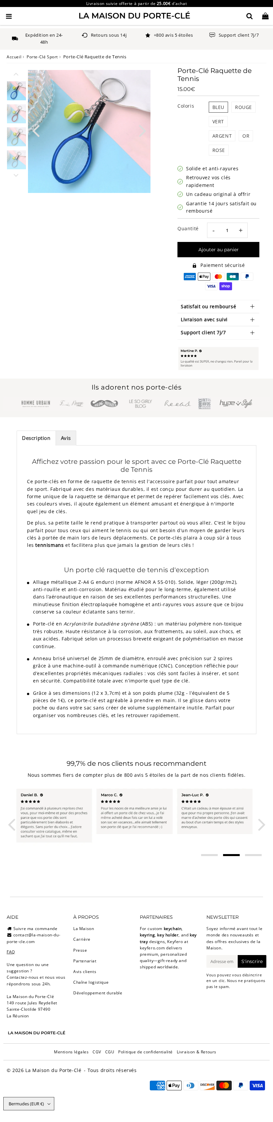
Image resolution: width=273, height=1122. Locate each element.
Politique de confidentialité (145, 1052)
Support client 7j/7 (203, 332)
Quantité (188, 228)
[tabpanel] (16, 90)
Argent (222, 136)
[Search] (249, 16)
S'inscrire (252, 961)
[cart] (265, 16)
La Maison (83, 928)
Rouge (243, 107)
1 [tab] (209, 855)
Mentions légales (71, 1052)
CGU (110, 1052)
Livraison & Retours (196, 1052)
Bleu (218, 107)
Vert (218, 121)
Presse (80, 950)
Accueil (14, 57)
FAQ (11, 952)
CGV (97, 1052)
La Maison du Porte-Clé (53, 1070)
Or (245, 136)
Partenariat (85, 961)
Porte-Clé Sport (42, 57)
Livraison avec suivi (204, 319)
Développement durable (98, 993)
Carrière (82, 939)
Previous (36, 130)
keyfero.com (152, 948)
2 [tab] (231, 855)
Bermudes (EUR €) (26, 1104)
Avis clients (84, 971)
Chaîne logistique (91, 982)
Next (142, 130)
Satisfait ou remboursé (208, 306)
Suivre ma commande (35, 928)
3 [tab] (253, 855)
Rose (218, 150)
